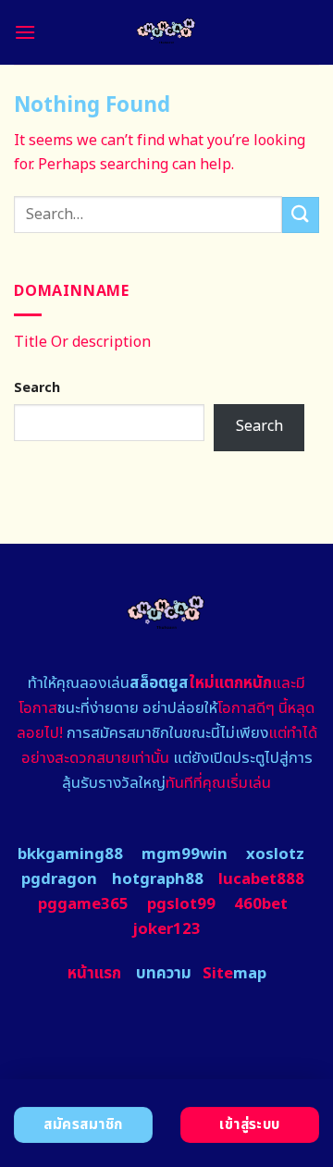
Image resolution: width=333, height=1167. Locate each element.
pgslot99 (181, 904)
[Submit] (300, 215)
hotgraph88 (158, 879)
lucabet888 (261, 879)
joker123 (166, 929)
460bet (261, 904)
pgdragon (59, 879)
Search (37, 388)
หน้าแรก (94, 974)
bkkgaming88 (70, 854)
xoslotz (275, 854)
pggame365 (83, 904)
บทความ (163, 974)
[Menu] (25, 32)
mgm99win (185, 854)
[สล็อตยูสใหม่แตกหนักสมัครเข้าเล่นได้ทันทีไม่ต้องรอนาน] (167, 32)
